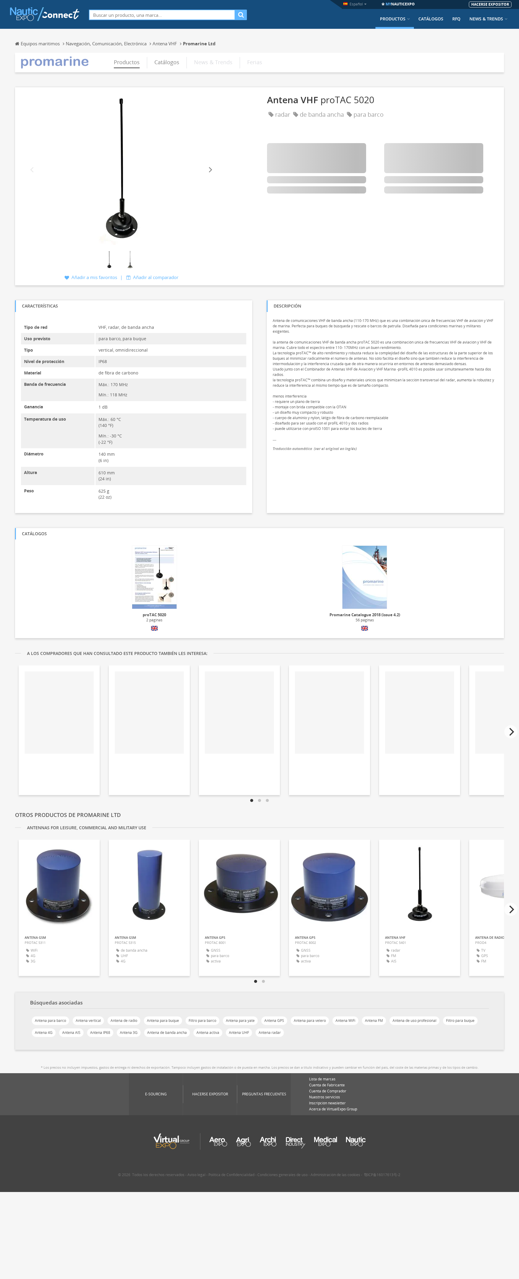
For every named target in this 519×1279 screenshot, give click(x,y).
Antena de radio (124, 1020)
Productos (392, 19)
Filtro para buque (460, 1020)
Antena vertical (88, 1020)
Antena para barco (50, 1020)
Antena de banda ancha (167, 1032)
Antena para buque (163, 1020)
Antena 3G (129, 1032)
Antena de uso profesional (414, 1020)
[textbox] (162, 15)
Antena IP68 (100, 1032)
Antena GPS (274, 1020)
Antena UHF (239, 1032)
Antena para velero (310, 1020)
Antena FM (374, 1020)
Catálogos (430, 19)
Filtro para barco (202, 1020)
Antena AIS (71, 1032)
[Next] (209, 170)
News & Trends (486, 19)
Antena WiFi (345, 1020)
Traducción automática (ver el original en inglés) (315, 448)
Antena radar (270, 1032)
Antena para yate (240, 1020)
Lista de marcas (322, 1079)
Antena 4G (44, 1032)
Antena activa (207, 1032)
